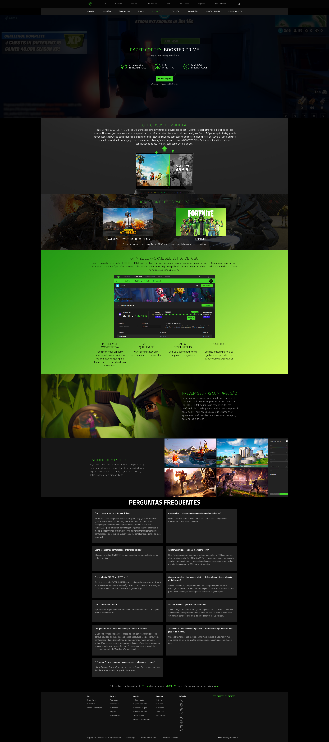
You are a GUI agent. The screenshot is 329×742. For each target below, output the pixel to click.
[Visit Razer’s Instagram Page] (181, 705)
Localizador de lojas (94, 708)
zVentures (160, 712)
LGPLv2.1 (172, 686)
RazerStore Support (140, 708)
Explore (113, 696)
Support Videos (138, 715)
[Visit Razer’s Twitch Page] (181, 726)
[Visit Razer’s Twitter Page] (181, 713)
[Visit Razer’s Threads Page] (181, 709)
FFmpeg (146, 686)
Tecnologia (114, 700)
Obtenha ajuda (138, 700)
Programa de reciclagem (142, 719)
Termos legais (131, 738)
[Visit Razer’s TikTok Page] (181, 722)
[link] (89, 4)
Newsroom (160, 708)
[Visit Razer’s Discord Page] (181, 730)
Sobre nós (159, 700)
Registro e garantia (140, 704)
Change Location (231, 738)
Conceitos (114, 708)
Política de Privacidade (149, 738)
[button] (239, 4)
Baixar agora (164, 78)
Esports (113, 712)
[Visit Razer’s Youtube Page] (181, 717)
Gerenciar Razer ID (140, 712)
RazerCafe (91, 704)
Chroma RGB (115, 704)
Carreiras (159, 704)
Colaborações (115, 715)
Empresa (159, 696)
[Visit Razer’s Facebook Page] (181, 700)
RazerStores (91, 700)
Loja (88, 696)
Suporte (136, 696)
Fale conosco (161, 715)
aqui (217, 686)
